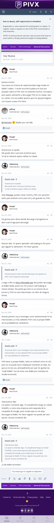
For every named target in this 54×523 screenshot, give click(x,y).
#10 (51, 398)
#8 (51, 312)
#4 (51, 173)
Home (48, 497)
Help (42, 497)
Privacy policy (33, 497)
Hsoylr (7, 59)
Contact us (7, 497)
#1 (51, 78)
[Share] (48, 78)
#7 (51, 264)
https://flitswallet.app (24, 282)
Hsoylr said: (10, 179)
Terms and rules (19, 497)
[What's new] (46, 11)
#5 (51, 215)
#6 (51, 239)
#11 (51, 435)
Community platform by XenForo (27, 505)
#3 (51, 146)
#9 (51, 340)
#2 (51, 118)
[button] (3, 12)
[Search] (51, 11)
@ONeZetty (7, 122)
